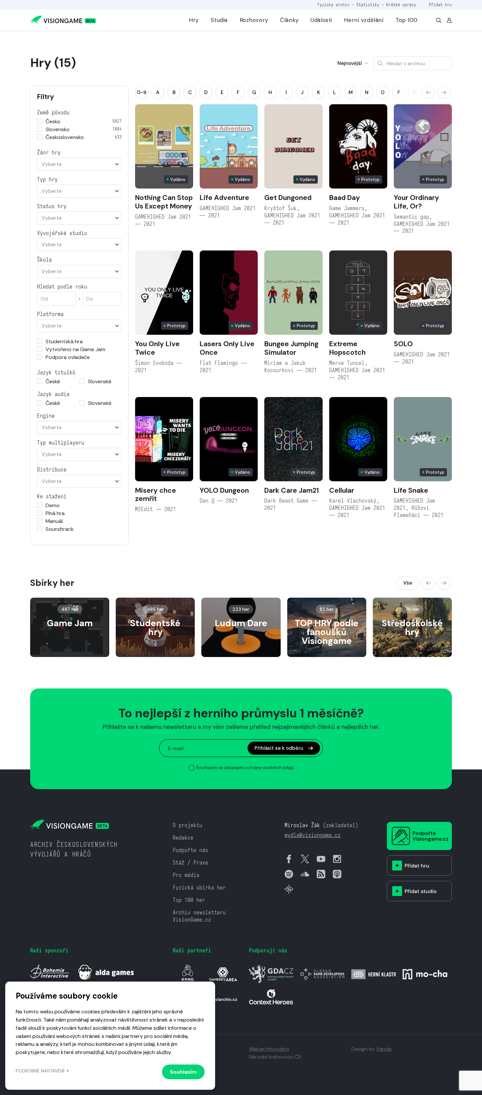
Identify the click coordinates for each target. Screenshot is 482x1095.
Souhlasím (183, 1071)
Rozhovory (254, 20)
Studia (219, 20)
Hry (194, 20)
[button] (428, 92)
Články (289, 20)
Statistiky (367, 5)
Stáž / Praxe (190, 862)
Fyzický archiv (333, 5)
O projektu (187, 825)
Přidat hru (440, 5)
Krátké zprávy (401, 5)
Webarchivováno (269, 1048)
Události (321, 20)
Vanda (384, 1048)
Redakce (183, 837)
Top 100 (406, 20)
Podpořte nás (190, 850)
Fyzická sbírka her (199, 887)
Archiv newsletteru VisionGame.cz (199, 916)
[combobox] (79, 164)
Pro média (186, 875)
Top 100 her (189, 900)
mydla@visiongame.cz (313, 835)
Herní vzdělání (363, 20)
